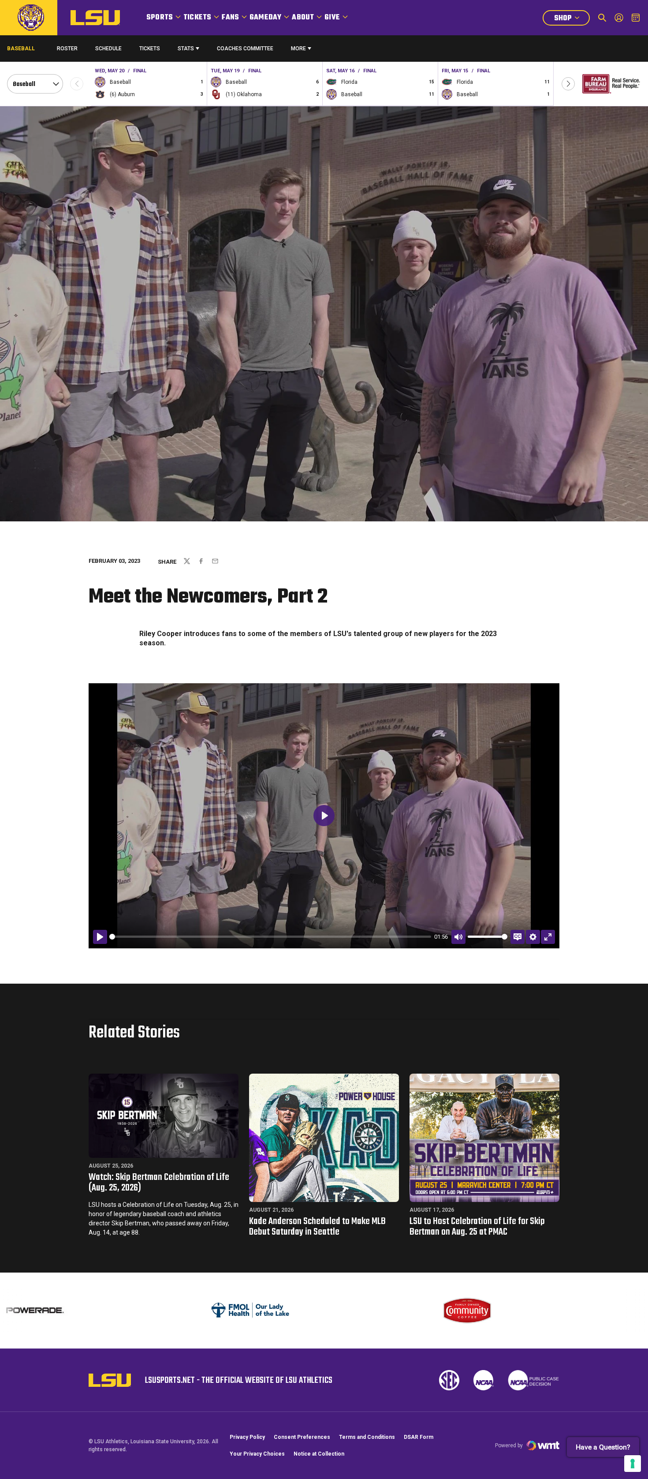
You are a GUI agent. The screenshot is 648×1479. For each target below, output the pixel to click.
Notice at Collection (319, 1454)
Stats (186, 48)
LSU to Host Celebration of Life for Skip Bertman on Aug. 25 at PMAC (477, 1226)
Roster (67, 48)
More (298, 48)
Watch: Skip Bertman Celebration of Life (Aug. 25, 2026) (159, 1182)
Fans (230, 17)
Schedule (108, 48)
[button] (568, 83)
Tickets (197, 17)
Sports (159, 17)
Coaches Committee (245, 48)
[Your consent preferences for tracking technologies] (632, 1463)
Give (332, 17)
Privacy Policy (247, 1437)
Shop (572, 19)
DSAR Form (418, 1437)
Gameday (265, 17)
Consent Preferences (302, 1437)
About (303, 17)
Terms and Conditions (367, 1437)
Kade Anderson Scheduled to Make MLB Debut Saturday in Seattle (317, 1226)
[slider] (270, 936)
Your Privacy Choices (257, 1454)
